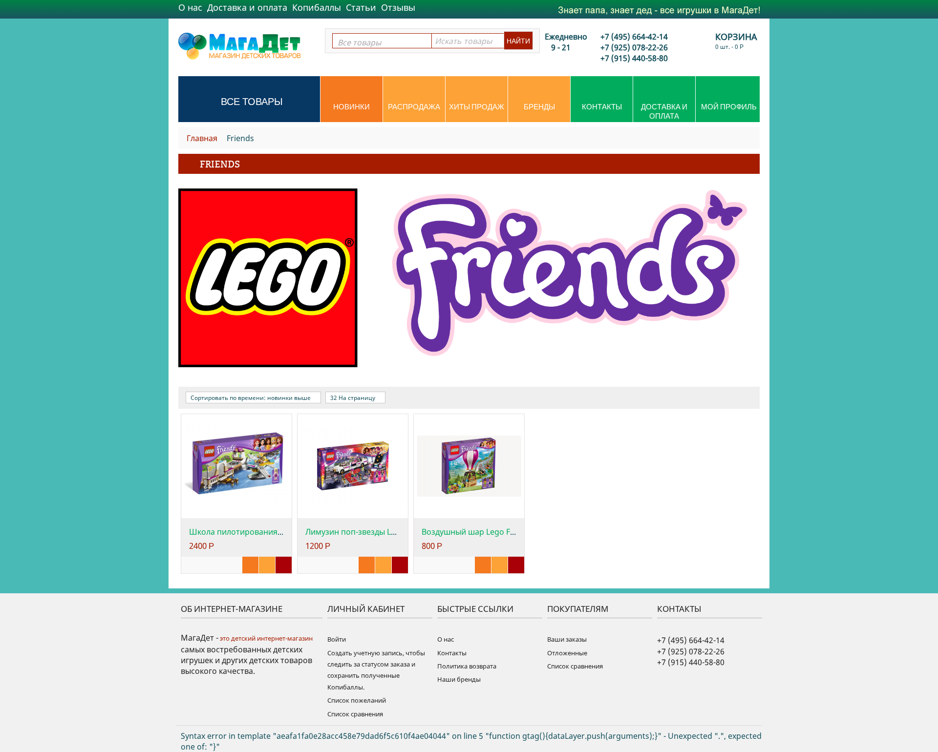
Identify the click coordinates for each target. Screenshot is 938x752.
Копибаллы (316, 7)
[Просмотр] (250, 565)
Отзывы (398, 7)
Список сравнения (355, 714)
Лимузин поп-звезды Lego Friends (369, 531)
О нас (190, 7)
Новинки (351, 106)
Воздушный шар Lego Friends (477, 531)
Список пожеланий (356, 700)
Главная (202, 138)
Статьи (361, 7)
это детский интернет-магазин (265, 638)
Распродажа (414, 106)
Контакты (602, 106)
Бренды (539, 106)
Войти (336, 639)
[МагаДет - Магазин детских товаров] (239, 45)
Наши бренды (459, 679)
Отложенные (567, 652)
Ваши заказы (567, 639)
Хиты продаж (476, 106)
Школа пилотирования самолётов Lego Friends (279, 531)
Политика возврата (466, 666)
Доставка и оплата (247, 7)
